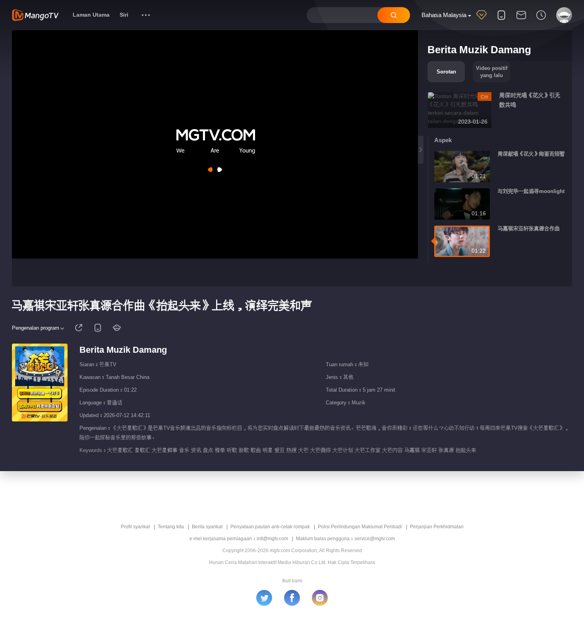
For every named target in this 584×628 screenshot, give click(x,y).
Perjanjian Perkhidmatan (437, 526)
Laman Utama (91, 15)
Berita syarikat (207, 526)
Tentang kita (171, 526)
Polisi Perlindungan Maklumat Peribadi (360, 526)
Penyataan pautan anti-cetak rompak (270, 526)
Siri (124, 15)
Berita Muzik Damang (123, 350)
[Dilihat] (541, 20)
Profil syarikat (135, 526)
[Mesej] (521, 20)
